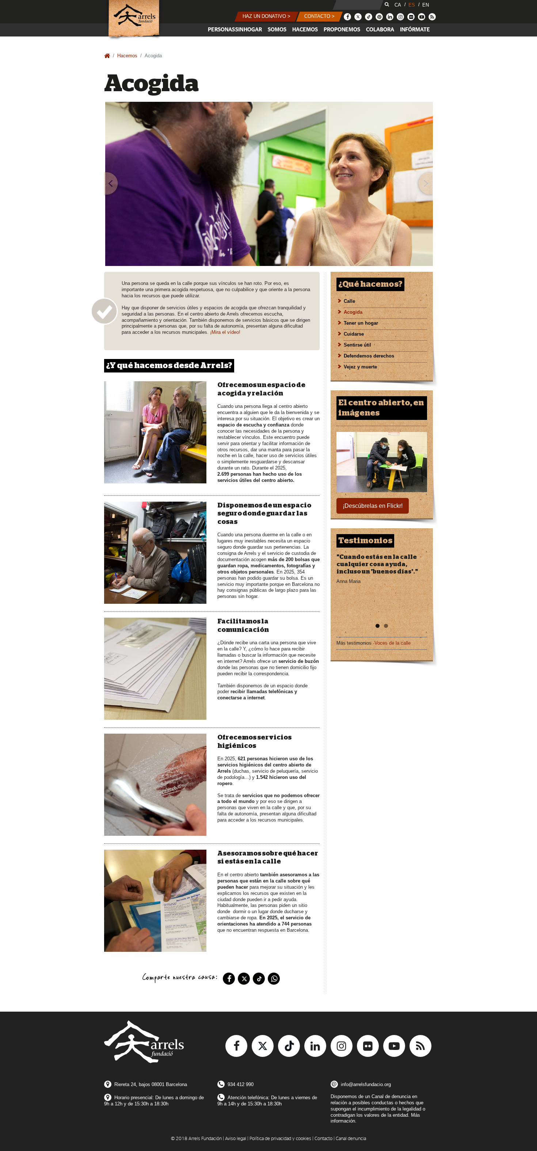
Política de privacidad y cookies (280, 1138)
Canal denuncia (351, 1138)
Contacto (323, 1138)
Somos (277, 29)
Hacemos (305, 29)
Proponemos (342, 29)
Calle (349, 301)
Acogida (353, 312)
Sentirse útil (357, 345)
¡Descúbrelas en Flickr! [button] (373, 505)
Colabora (380, 29)
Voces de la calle (392, 643)
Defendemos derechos (369, 356)
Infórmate (415, 29)
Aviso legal (235, 1138)
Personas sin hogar (235, 29)
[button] (266, 17)
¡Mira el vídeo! (225, 332)
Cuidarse (354, 334)
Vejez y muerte (360, 367)
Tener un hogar (361, 323)
